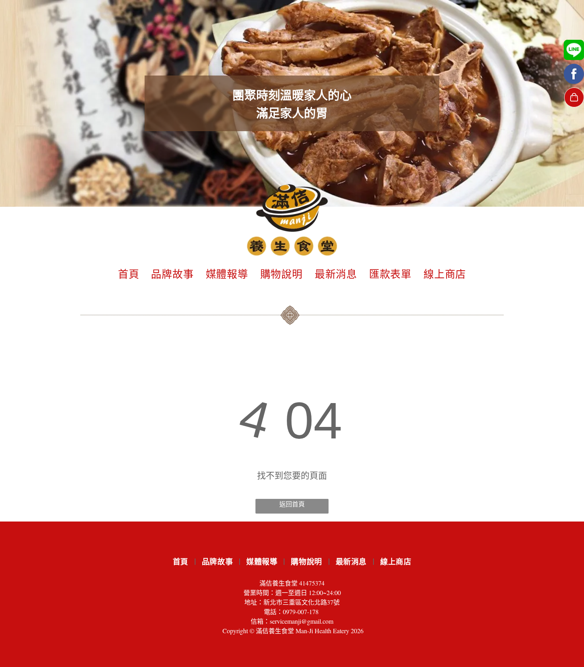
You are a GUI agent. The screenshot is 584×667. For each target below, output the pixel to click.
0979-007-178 (301, 611)
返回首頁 (292, 504)
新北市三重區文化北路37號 (301, 602)
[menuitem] (128, 273)
